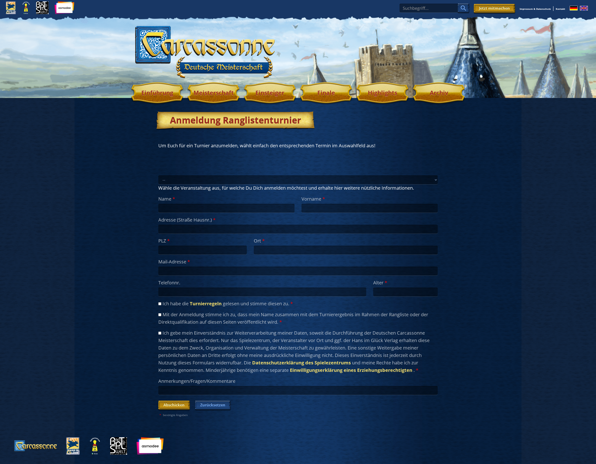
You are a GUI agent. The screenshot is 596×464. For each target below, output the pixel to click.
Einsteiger (269, 93)
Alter (380, 282)
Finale (326, 93)
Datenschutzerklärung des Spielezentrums (301, 363)
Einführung (157, 93)
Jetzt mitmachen (494, 8)
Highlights (382, 93)
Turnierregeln (206, 303)
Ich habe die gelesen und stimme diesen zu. (227, 303)
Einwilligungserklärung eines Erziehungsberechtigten (351, 370)
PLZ (164, 241)
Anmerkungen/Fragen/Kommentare (196, 381)
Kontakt (560, 8)
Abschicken (174, 404)
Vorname (313, 199)
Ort (259, 241)
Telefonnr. (169, 282)
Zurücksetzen (212, 404)
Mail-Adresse (174, 262)
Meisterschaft (213, 93)
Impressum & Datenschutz (535, 8)
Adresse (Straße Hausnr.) (187, 220)
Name (166, 199)
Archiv (439, 93)
